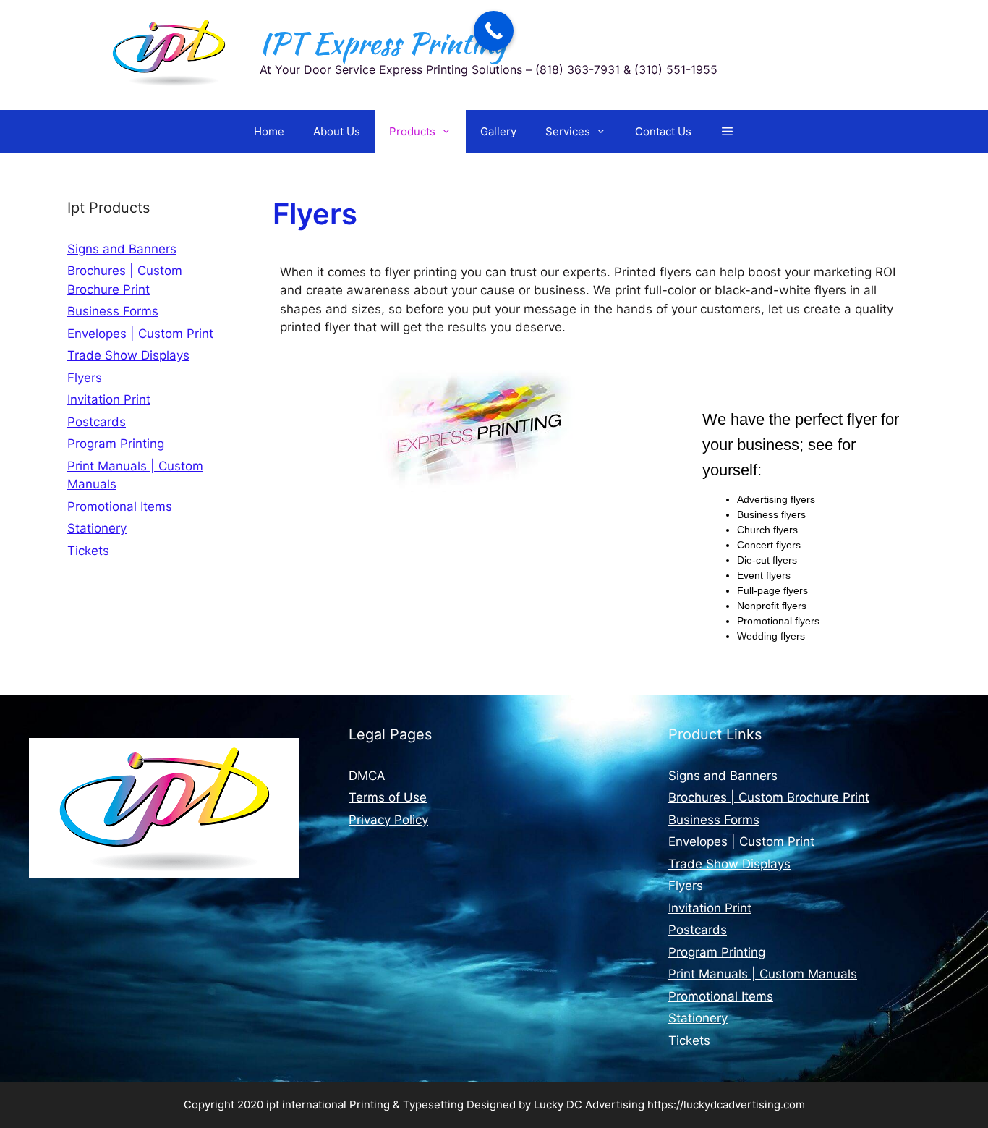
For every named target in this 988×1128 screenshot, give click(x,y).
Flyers (84, 377)
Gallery (498, 131)
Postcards (96, 422)
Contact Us (663, 131)
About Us (336, 131)
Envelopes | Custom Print (140, 333)
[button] (727, 131)
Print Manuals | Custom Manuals (762, 974)
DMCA (367, 775)
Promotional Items (119, 506)
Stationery (97, 528)
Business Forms (112, 311)
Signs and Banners (121, 249)
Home (269, 131)
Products (412, 131)
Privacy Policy (388, 820)
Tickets (88, 550)
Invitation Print (108, 399)
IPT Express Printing (383, 43)
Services (567, 131)
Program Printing (115, 443)
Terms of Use (388, 797)
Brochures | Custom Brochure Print (768, 797)
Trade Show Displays (128, 355)
